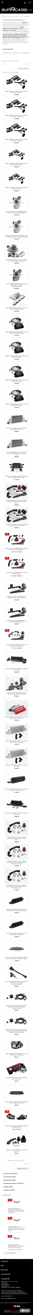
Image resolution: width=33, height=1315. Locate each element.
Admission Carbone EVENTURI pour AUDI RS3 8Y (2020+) (16, 573)
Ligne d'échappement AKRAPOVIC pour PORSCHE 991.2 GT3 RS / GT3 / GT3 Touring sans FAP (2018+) (16, 1210)
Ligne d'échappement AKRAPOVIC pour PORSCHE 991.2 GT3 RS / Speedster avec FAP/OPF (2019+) (16, 1228)
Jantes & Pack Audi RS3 (10, 1176)
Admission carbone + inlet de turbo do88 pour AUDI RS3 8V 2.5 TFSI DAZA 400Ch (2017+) (16, 502)
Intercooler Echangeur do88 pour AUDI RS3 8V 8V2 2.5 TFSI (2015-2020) (16, 741)
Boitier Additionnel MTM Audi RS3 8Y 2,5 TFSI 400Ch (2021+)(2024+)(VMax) (17, 332)
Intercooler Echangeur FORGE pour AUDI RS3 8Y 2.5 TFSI (17, 669)
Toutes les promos (10, 1253)
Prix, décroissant (23, 68)
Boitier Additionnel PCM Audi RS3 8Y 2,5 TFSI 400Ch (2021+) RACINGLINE (17, 1054)
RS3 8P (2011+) (6, 53)
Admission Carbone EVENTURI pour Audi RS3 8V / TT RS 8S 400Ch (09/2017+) (16, 549)
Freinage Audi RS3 (8, 1186)
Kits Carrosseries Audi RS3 (10, 1173)
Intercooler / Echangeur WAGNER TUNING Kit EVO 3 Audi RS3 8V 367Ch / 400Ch (17, 477)
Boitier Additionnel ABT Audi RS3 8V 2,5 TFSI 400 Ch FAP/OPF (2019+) (16, 164)
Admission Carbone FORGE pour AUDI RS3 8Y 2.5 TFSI (16, 1150)
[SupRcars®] (16, 9)
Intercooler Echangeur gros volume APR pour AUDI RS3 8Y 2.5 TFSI (17, 428)
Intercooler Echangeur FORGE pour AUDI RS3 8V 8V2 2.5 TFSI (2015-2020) (17, 789)
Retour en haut (23, 1169)
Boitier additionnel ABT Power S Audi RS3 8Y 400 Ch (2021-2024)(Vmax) (17, 116)
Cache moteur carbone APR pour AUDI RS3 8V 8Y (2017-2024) (16, 1078)
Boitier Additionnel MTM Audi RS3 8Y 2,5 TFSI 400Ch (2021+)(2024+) (17, 404)
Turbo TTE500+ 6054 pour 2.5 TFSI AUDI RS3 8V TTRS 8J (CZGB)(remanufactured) (16, 260)
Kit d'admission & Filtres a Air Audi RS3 (13, 1183)
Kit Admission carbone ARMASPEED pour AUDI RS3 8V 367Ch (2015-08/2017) (16, 597)
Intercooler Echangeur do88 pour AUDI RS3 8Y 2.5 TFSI (16, 765)
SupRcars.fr (12, 1310)
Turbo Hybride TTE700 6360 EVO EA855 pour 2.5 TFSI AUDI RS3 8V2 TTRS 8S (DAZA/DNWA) (16, 236)
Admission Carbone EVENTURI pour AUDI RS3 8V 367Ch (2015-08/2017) (16, 645)
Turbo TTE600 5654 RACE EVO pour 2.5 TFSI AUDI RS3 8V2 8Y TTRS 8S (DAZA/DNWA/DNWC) (16, 285)
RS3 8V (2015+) (16, 53)
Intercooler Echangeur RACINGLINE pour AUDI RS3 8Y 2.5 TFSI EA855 (16, 934)
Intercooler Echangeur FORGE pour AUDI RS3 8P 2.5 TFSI (17, 813)
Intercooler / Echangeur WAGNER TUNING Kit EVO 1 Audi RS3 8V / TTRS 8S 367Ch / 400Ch (17, 958)
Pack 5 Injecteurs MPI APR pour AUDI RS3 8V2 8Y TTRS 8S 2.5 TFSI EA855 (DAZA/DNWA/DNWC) (17, 983)
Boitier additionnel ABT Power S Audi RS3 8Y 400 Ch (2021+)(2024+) (17, 140)
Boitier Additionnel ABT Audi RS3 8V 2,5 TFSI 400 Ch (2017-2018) (16, 188)
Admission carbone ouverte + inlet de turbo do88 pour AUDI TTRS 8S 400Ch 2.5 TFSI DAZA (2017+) (16, 887)
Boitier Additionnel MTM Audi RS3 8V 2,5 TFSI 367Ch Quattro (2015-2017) (17, 717)
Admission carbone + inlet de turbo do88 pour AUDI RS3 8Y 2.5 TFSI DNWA (16, 525)
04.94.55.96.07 (8, 1296)
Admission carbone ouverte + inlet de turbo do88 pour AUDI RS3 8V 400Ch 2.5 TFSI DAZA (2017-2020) (16, 862)
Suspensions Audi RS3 (9, 1190)
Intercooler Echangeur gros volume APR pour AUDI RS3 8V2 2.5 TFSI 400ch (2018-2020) (17, 453)
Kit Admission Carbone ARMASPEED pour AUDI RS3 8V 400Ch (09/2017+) (16, 621)
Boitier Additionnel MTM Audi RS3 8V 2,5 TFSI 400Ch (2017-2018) (17, 380)
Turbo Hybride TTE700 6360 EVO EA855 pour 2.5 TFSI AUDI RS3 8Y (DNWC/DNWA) (16, 212)
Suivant (28, 64)
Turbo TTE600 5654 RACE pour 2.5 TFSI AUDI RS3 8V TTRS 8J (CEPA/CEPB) (17, 308)
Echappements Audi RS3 (10, 1180)
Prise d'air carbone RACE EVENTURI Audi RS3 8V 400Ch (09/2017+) (16, 1126)
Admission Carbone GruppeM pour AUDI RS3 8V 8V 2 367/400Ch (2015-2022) (16, 693)
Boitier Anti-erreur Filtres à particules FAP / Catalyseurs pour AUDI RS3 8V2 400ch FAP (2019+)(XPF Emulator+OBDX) (16, 1031)
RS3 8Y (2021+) (26, 53)
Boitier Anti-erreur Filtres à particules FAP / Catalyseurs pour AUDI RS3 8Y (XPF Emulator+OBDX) (16, 1007)
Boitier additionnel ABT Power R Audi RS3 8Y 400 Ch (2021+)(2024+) (17, 92)
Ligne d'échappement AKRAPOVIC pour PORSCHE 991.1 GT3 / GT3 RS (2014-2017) (16, 1246)
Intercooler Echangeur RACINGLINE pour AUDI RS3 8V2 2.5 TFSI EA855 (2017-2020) (17, 910)
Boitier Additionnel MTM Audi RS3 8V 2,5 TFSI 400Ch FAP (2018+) (17, 356)
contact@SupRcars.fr (10, 1298)
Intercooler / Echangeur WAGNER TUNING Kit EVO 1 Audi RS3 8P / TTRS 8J (17, 1102)
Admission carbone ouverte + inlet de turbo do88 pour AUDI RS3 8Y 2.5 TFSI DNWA (16, 838)
